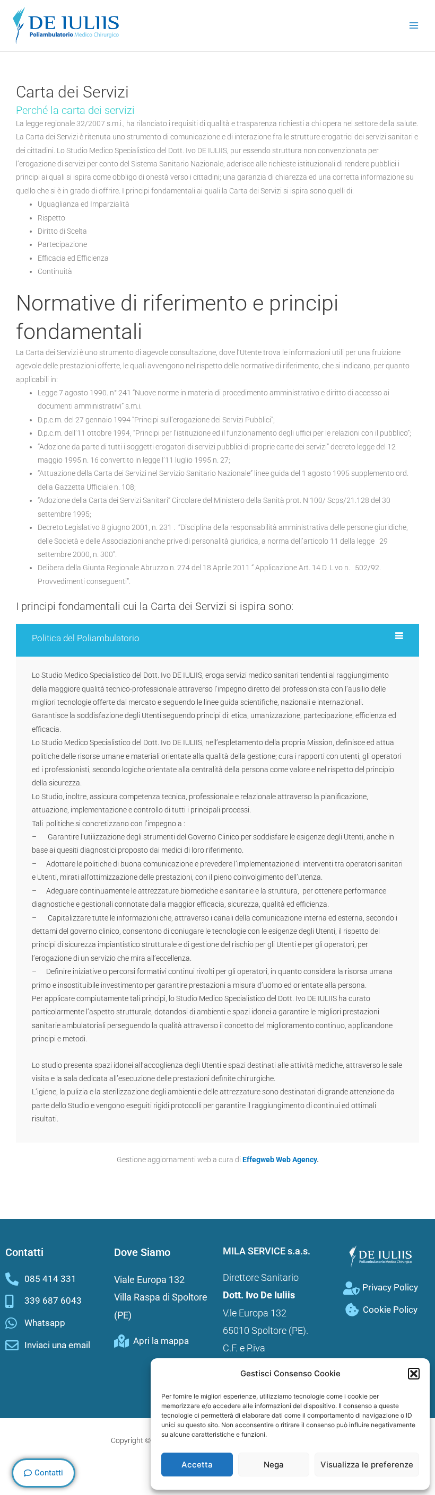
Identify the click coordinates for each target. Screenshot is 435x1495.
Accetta (197, 1464)
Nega (274, 1464)
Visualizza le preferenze (366, 1464)
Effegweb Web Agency (279, 1159)
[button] (413, 1373)
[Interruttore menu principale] (414, 26)
